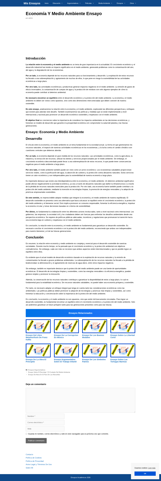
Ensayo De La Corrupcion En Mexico (66, 336)
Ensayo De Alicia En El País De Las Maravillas (44, 374)
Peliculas (88, 3)
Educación (56, 3)
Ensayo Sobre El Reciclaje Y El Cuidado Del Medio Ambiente (49, 372)
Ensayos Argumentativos (36, 370)
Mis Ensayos (32, 3)
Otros (132, 3)
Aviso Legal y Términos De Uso (39, 464)
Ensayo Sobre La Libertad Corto (122, 336)
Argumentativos (72, 3)
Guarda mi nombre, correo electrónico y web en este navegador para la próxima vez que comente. (68, 434)
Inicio (46, 3)
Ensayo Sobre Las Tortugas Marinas (118, 360)
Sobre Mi (29, 468)
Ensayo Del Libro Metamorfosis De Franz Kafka (36, 337)
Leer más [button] (151, 468)
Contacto (29, 454)
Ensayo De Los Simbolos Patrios (94, 360)
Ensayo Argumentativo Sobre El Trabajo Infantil (65, 360)
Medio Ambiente (104, 3)
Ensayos (120, 3)
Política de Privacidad (35, 461)
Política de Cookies (34, 458)
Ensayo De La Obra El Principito (36, 360)
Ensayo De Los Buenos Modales (93, 336)
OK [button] (145, 473)
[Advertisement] (80, 38)
